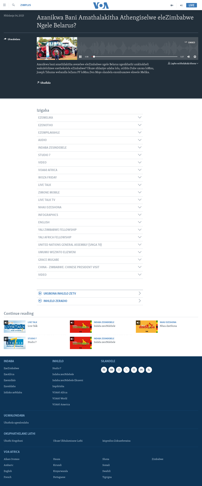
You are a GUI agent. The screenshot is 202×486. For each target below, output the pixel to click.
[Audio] (181, 5)
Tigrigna (107, 477)
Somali (106, 465)
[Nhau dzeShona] (147, 326)
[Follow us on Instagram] (119, 370)
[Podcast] (134, 370)
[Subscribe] (141, 370)
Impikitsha (58, 386)
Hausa (56, 459)
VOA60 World (59, 398)
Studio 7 (32, 339)
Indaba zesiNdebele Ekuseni (67, 380)
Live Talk (32, 322)
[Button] (12, 40)
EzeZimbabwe (11, 368)
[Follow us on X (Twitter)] (126, 370)
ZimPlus (25, 5)
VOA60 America (61, 404)
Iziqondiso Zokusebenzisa (116, 441)
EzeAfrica (9, 374)
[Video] (172, 5)
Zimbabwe (157, 459)
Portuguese (59, 477)
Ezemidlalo (10, 380)
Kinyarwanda (60, 471)
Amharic (8, 465)
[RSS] (149, 370)
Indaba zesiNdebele (104, 322)
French (7, 477)
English (8, 471)
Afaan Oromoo (11, 459)
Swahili (106, 471)
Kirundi (57, 465)
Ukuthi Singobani (13, 441)
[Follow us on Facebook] (104, 370)
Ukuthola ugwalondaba (16, 423)
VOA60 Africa (59, 392)
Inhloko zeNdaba (13, 392)
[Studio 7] (15, 343)
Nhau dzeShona (168, 322)
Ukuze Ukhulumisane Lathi (68, 441)
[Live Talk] (15, 326)
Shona (105, 459)
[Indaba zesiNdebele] (81, 326)
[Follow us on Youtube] (111, 370)
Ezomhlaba (10, 386)
